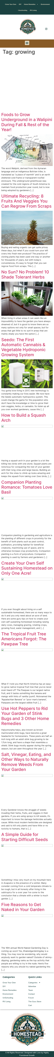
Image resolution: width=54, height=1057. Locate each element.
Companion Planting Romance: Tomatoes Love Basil (26, 487)
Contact (31, 994)
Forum (31, 998)
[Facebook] (46, 23)
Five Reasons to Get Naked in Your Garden (22, 907)
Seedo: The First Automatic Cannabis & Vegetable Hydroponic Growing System (23, 347)
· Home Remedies (29, 4)
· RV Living (33, 10)
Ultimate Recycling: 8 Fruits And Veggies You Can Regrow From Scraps (26, 201)
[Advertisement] (27, 84)
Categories (32, 983)
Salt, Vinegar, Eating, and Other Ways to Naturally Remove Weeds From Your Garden (26, 762)
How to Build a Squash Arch (23, 418)
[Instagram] (46, 29)
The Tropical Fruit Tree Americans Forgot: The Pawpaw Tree (23, 638)
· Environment (45, 4)
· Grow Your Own (10, 4)
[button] (6, 27)
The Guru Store (34, 1001)
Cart (30, 1005)
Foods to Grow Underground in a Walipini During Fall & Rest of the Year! (26, 122)
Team (30, 990)
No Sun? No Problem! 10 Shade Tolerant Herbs (25, 274)
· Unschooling (22, 10)
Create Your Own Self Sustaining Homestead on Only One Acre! (27, 568)
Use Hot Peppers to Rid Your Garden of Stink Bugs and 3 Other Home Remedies (25, 716)
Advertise (32, 986)
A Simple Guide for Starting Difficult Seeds (24, 837)
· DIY (19, 4)
